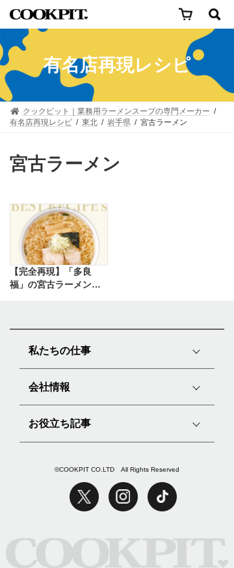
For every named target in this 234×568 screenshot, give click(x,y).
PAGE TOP (191, 508)
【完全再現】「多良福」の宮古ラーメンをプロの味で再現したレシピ (55, 278)
